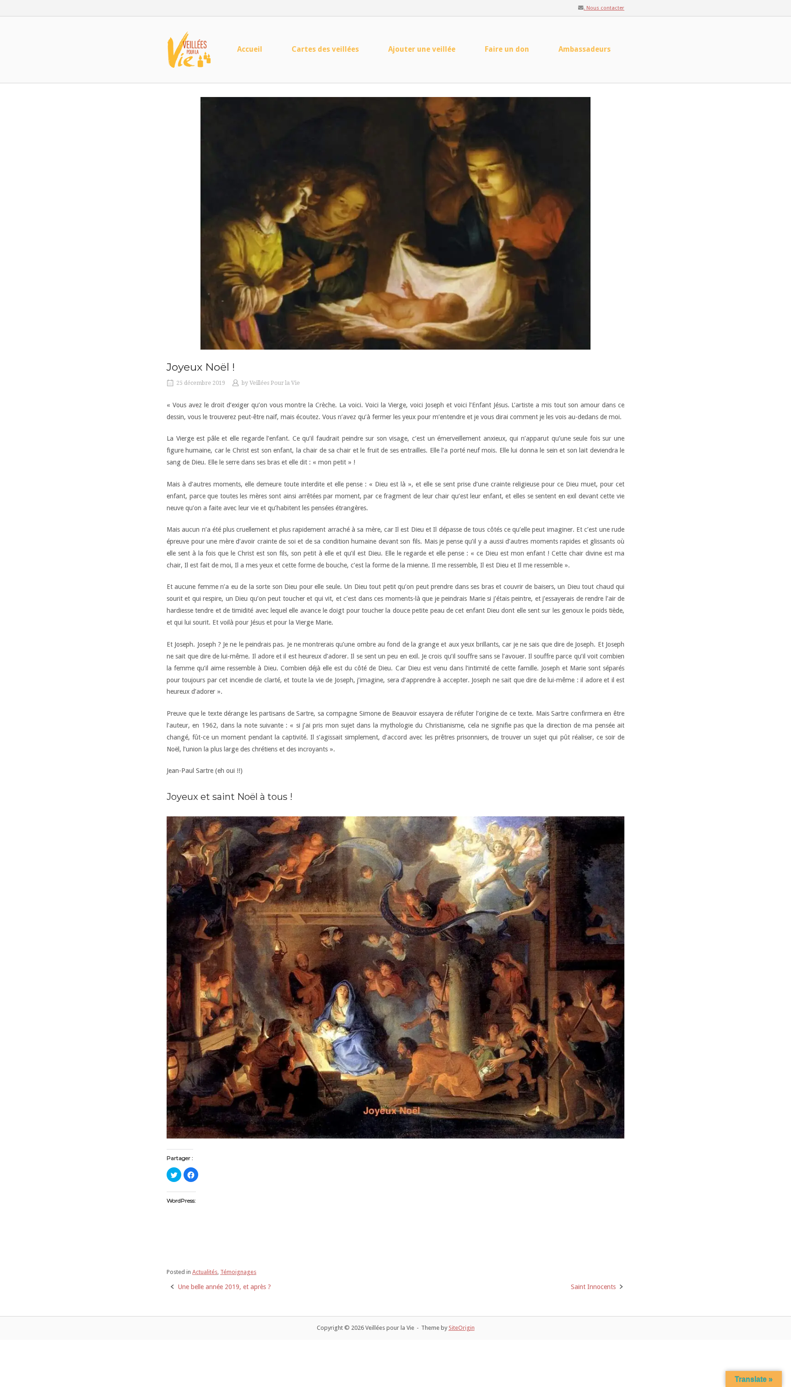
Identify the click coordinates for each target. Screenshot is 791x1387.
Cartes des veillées (325, 49)
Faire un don (507, 49)
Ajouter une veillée (421, 49)
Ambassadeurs (584, 49)
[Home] (189, 49)
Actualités (204, 1271)
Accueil (249, 49)
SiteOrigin (462, 1327)
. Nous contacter (604, 8)
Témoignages (238, 1271)
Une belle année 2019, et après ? (224, 1286)
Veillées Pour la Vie (274, 383)
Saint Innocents (593, 1286)
